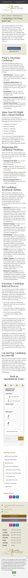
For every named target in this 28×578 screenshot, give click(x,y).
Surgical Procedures (10, 483)
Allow (14, 572)
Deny (14, 575)
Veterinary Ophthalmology (13, 473)
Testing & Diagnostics (10, 459)
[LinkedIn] (17, 497)
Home (3, 15)
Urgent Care (8, 486)
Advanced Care (17, 15)
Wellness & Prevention (10, 456)
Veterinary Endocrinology (13, 469)
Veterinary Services (9, 452)
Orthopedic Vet (10, 476)
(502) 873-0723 (14, 51)
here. (11, 570)
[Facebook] (14, 497)
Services (9, 15)
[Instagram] (10, 497)
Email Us (6, 512)
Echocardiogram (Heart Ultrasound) (14, 172)
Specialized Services (11, 480)
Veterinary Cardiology (12, 466)
